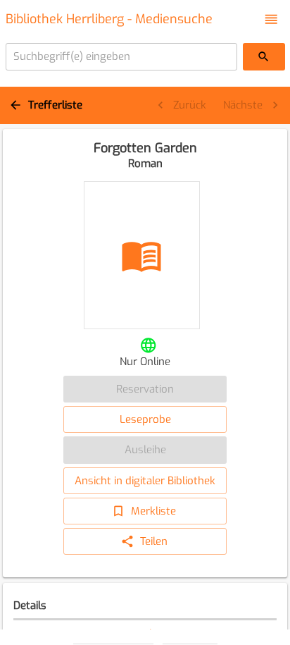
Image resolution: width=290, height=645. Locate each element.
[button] (271, 19)
